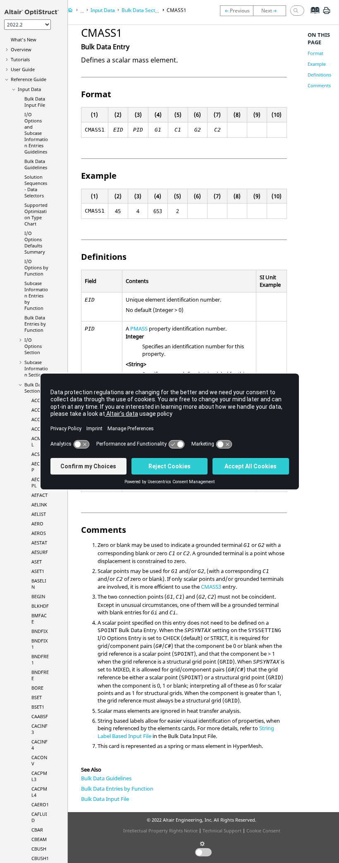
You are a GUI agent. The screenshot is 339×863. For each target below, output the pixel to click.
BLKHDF (40, 606)
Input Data (29, 89)
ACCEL (38, 400)
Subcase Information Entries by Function (36, 295)
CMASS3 (211, 586)
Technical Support (222, 830)
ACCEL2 (39, 419)
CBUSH (38, 849)
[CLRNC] (236, 10)
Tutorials (20, 59)
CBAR (37, 830)
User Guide (23, 69)
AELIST (38, 514)
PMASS (139, 328)
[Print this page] (326, 13)
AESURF (39, 552)
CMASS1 (176, 10)
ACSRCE (39, 454)
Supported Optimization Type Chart (36, 214)
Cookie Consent (263, 830)
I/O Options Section (33, 346)
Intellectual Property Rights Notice (160, 830)
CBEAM (39, 839)
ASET (36, 562)
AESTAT (39, 542)
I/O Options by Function (36, 267)
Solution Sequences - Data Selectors (35, 186)
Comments (319, 85)
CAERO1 (40, 804)
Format (315, 53)
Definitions (319, 75)
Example (317, 64)
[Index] (312, 16)
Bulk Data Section (34, 387)
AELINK (39, 504)
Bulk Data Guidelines (35, 164)
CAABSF (39, 716)
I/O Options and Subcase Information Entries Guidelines (36, 133)
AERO (37, 523)
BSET (36, 697)
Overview (21, 49)
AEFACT (39, 495)
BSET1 (37, 707)
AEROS (38, 533)
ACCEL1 (39, 410)
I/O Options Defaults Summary (34, 242)
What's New (23, 39)
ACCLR (38, 429)
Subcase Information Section (36, 368)
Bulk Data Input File (34, 102)
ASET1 (37, 571)
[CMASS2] (271, 10)
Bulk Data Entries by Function (35, 323)
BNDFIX (39, 631)
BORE (37, 688)
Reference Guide (28, 79)
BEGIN (38, 596)
